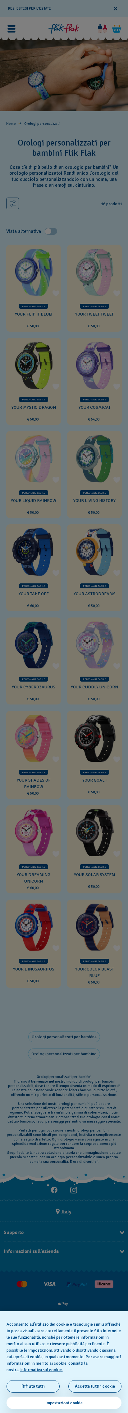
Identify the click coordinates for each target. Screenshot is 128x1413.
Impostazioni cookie (64, 1403)
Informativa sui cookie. (41, 1369)
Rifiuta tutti (33, 1386)
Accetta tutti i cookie (95, 1386)
